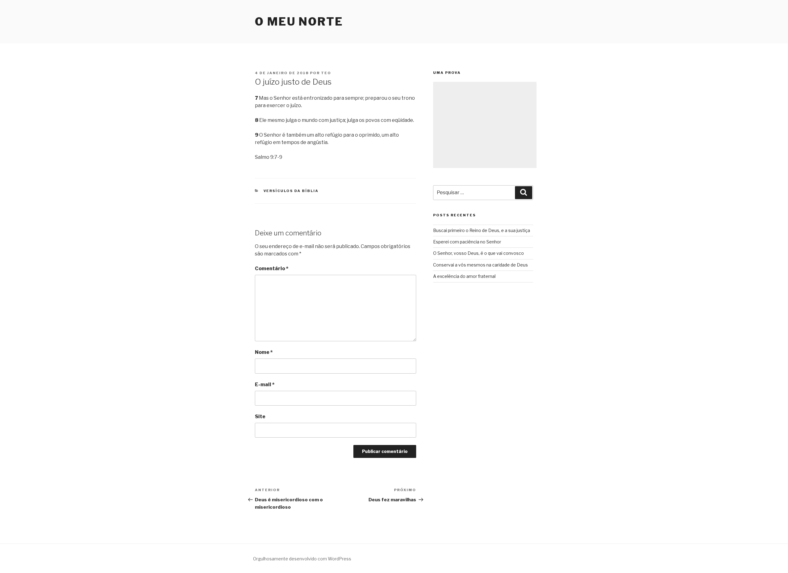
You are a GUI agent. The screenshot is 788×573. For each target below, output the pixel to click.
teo (326, 73)
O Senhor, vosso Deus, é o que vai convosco (478, 253)
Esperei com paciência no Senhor (467, 241)
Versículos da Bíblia (291, 191)
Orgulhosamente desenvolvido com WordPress (302, 558)
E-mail (265, 384)
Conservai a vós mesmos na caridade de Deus (480, 264)
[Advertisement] (485, 125)
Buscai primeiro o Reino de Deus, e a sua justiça (481, 230)
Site (260, 416)
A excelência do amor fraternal (464, 276)
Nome (264, 352)
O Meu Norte (299, 21)
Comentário (271, 268)
